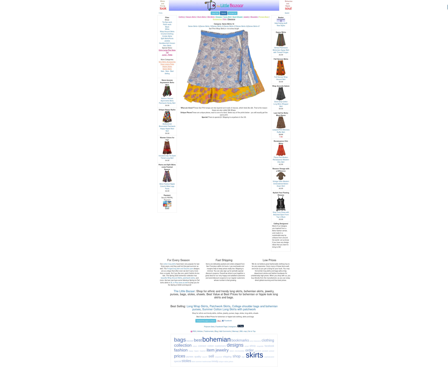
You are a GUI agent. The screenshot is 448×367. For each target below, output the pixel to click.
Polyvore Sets (209, 326)
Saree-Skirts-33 (242, 26)
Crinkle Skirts (167, 36)
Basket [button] (287, 13)
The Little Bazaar (184, 291)
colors (195, 346)
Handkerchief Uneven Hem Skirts (167, 44)
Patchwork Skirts (220, 306)
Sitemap (235, 331)
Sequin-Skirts (191, 17)
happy (191, 351)
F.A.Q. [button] (161, 13)
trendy (215, 361)
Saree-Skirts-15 (206, 26)
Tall (167, 52)
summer (199, 361)
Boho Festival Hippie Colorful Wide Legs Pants (167, 186)
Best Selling (169, 72)
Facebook (228, 320)
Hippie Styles (167, 66)
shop (236, 356)
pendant (265, 351)
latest (232, 351)
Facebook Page (221, 326)
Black (167, 27)
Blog (216, 331)
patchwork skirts (189, 278)
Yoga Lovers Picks (167, 64)
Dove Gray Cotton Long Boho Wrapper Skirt (280, 103)
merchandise (239, 351)
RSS (194, 331)
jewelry (222, 350)
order (249, 350)
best (198, 340)
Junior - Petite (167, 55)
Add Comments (225, 331)
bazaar (189, 340)
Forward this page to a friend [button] (206, 321)
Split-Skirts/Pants (167, 38)
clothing (268, 340)
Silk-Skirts (210, 17)
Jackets (167, 41)
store (193, 361)
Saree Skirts (167, 69)
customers (220, 346)
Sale (162, 71)
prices (179, 356)
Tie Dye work (167, 22)
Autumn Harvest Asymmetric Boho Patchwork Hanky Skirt (167, 100)
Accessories (217, 19)
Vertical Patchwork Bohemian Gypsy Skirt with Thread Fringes (281, 49)
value (226, 361)
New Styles (281, 25)
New (167, 71)
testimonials (206, 361)
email (247, 346)
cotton (210, 346)
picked (271, 351)
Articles (200, 331)
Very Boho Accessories (167, 62)
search (204, 357)
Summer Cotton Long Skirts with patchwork (229, 309)
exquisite (260, 346)
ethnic (253, 346)
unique (221, 361)
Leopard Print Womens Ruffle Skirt (280, 131)
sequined (218, 357)
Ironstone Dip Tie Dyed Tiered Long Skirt (167, 156)
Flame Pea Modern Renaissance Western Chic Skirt (281, 159)
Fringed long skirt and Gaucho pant (180, 268)
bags (180, 340)
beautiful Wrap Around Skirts (171, 278)
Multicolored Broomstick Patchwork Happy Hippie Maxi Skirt (167, 127)
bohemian (216, 339)
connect (202, 346)
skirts (254, 355)
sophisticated (269, 357)
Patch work (167, 24)
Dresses (219, 17)
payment (258, 351)
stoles (186, 361)
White (167, 29)
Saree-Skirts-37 (254, 26)
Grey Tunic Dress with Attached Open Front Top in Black (281, 214)
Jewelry (246, 17)
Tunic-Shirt (227, 17)
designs (235, 345)
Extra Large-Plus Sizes (167, 50)
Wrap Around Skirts (167, 31)
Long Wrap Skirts (197, 306)
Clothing (182, 17)
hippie (196, 351)
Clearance (231, 19)
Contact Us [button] (232, 13)
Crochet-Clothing (167, 34)
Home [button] (223, 13)
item (211, 350)
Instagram (232, 326)
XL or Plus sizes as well (179, 282)
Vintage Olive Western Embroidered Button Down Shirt (281, 183)
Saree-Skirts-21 (218, 26)
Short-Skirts (201, 17)
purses (189, 356)
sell (211, 356)
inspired (203, 351)
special (177, 361)
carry (251, 341)
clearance (257, 341)
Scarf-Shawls (237, 17)
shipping (227, 356)
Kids (224, 19)
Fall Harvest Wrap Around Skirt (281, 78)
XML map (243, 331)
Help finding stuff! (281, 23)
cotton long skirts (169, 264)
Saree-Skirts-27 (230, 26)
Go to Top (252, 331)
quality (197, 356)
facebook (269, 346)
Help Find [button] (215, 13)
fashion (181, 350)
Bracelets (254, 17)
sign (243, 357)
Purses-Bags (263, 17)
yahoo (231, 361)
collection (183, 345)
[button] (265, 119)
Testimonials (208, 331)
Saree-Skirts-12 (194, 26)
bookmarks (240, 340)
